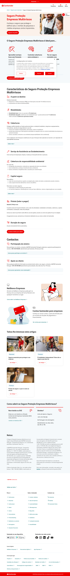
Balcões (51, 500)
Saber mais (11, 143)
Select (10, 507)
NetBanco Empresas (11, 549)
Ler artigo (12, 362)
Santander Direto (53, 504)
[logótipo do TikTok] (48, 537)
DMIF (37, 565)
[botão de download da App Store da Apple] (11, 537)
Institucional (11, 504)
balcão (38, 469)
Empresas (11, 500)
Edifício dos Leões (33, 514)
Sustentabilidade (33, 504)
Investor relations (33, 497)
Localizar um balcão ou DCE (15, 420)
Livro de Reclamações (54, 562)
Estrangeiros (11, 524)
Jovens (10, 510)
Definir (21, 73)
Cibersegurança (33, 507)
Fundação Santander (34, 521)
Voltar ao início (11, 487)
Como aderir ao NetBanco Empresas (16, 299)
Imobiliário (31, 517)
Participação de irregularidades (24, 565)
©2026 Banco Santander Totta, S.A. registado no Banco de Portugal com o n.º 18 (48, 574)
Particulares (11, 497)
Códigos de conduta (26, 562)
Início (8, 10)
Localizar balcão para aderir (15, 78)
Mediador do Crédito (40, 562)
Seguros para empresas (16, 10)
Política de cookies (43, 558)
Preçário (9, 558)
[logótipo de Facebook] (36, 537)
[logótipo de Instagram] (40, 537)
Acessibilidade (32, 524)
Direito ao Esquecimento (12, 569)
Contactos (51, 497)
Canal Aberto (10, 565)
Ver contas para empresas (39, 322)
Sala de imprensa (33, 500)
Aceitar (50, 73)
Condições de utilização (12, 562)
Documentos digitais (25, 549)
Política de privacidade (29, 558)
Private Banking (12, 517)
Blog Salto (31, 510)
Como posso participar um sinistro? (17, 253)
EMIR (43, 565)
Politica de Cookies (45, 69)
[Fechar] (54, 59)
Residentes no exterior (14, 521)
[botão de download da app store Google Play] (20, 537)
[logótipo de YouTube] (52, 537)
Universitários (12, 514)
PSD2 (50, 565)
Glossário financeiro (13, 527)
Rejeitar (39, 73)
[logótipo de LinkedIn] (44, 537)
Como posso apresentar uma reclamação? (19, 270)
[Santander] (7, 5)
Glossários (17, 558)
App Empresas (37, 549)
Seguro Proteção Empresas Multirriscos (32, 10)
